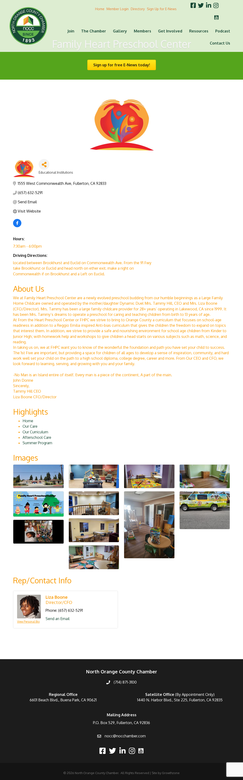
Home (99, 9)
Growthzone (171, 773)
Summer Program (37, 442)
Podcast (222, 31)
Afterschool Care (37, 437)
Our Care (30, 426)
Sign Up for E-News (162, 9)
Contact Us (220, 43)
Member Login (118, 9)
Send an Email (58, 618)
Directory (138, 9)
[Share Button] (44, 164)
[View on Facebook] (17, 225)
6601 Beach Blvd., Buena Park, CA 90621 (63, 700)
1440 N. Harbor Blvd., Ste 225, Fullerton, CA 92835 (180, 700)
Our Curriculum (35, 432)
